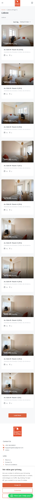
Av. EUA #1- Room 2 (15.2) (13, 359)
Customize (17, 490)
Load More (17, 415)
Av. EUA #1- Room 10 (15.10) (13, 50)
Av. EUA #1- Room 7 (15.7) (13, 166)
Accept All (17, 485)
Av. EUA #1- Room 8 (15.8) (13, 127)
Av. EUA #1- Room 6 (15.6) (13, 204)
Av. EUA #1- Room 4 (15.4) (13, 282)
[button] (20, 496)
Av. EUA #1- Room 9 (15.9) (13, 88)
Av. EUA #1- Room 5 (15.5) (13, 243)
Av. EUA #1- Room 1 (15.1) (12, 397)
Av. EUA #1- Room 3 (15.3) (13, 320)
